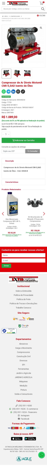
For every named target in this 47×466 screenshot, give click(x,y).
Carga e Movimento (23, 348)
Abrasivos (23, 344)
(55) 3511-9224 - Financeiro (25, 412)
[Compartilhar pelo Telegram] (8, 91)
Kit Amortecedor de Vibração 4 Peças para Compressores (35, 219)
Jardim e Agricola (23, 373)
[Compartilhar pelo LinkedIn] (13, 91)
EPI (23, 365)
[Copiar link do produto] (23, 91)
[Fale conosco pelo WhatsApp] (41, 455)
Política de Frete (23, 299)
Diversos (23, 360)
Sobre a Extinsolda (23, 291)
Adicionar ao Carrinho (25, 140)
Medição (23, 386)
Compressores (23, 352)
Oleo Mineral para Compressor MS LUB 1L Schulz (11, 221)
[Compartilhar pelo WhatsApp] (4, 91)
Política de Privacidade (23, 295)
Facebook (24, 419)
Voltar (42, 16)
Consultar (33, 151)
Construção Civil (23, 356)
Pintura (24, 390)
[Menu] (4, 3)
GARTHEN (10, 112)
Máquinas (23, 381)
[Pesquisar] (43, 9)
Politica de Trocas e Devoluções (23, 303)
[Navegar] (3, 213)
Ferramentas (23, 369)
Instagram (24, 415)
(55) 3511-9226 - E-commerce (25, 409)
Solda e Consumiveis (23, 394)
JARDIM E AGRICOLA (23, 377)
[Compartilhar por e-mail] (18, 91)
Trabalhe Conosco (23, 308)
